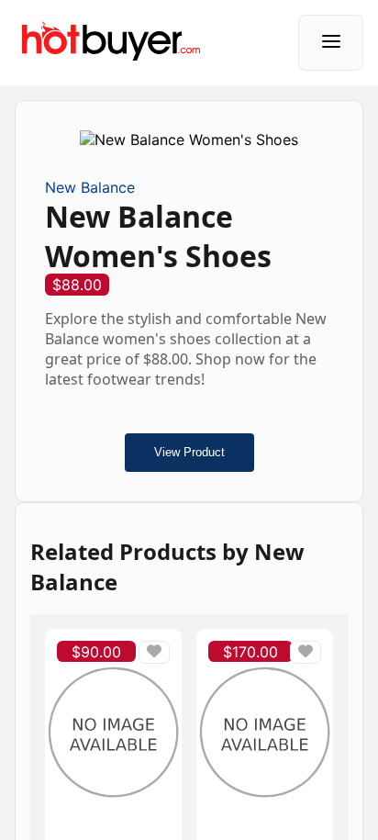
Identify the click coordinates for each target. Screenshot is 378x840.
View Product (189, 452)
